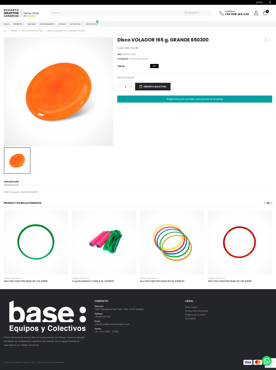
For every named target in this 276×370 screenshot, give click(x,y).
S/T (154, 66)
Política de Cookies (195, 314)
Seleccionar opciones (63, 215)
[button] (265, 203)
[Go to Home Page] (5, 31)
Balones (32, 24)
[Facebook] (270, 2)
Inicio (6, 24)
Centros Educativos (138, 58)
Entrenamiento (47, 24)
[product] (36, 242)
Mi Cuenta (190, 318)
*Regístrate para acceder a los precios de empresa (194, 99)
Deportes (17, 24)
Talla (120, 66)
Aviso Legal (191, 307)
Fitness (62, 24)
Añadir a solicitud (154, 86)
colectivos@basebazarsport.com (112, 324)
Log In (259, 2)
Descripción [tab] (11, 181)
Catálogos (75, 24)
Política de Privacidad (196, 310)
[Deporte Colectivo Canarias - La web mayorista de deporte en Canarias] (21, 13)
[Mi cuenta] (256, 13)
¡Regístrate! (92, 23)
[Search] (208, 13)
